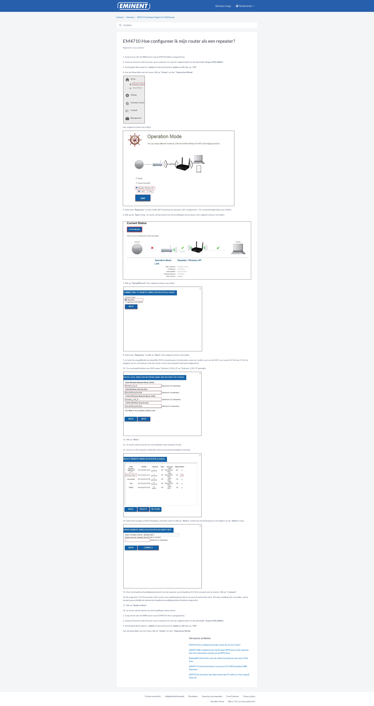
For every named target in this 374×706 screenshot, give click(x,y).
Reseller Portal (217, 701)
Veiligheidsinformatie (174, 696)
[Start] (134, 6)
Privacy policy (249, 696)
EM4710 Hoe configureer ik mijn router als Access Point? (215, 645)
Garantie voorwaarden (212, 696)
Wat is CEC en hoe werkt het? (241, 701)
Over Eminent (232, 696)
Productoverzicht (153, 696)
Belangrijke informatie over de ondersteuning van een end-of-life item (218, 659)
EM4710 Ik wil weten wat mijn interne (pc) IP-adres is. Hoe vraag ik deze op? (219, 676)
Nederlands (245, 5)
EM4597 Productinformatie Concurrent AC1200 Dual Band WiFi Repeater (218, 668)
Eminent (120, 17)
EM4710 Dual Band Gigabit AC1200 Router (156, 17)
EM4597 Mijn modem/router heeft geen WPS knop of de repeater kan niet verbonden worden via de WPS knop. (219, 651)
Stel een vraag (223, 5)
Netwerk (130, 17)
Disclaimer (193, 696)
